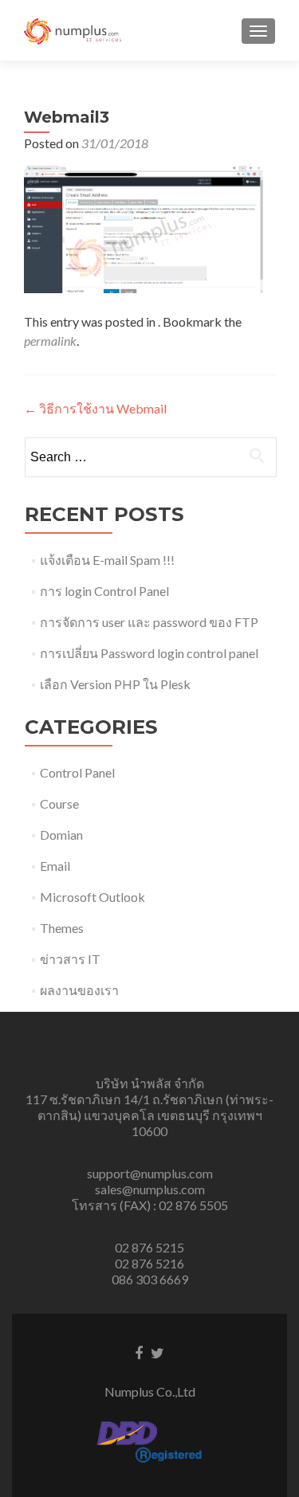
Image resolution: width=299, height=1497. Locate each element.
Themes (62, 927)
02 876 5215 (149, 1247)
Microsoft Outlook (92, 896)
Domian (61, 834)
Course (59, 803)
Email (55, 865)
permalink (50, 340)
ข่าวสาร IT (70, 958)
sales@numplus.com (150, 1189)
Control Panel (77, 772)
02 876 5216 (149, 1263)
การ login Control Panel (104, 590)
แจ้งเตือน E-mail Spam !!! (107, 559)
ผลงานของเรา (79, 989)
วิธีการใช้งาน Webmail (95, 408)
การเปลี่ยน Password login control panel (149, 652)
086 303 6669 (150, 1279)
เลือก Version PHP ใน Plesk (115, 684)
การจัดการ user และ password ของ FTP (149, 621)
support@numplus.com (150, 1173)
